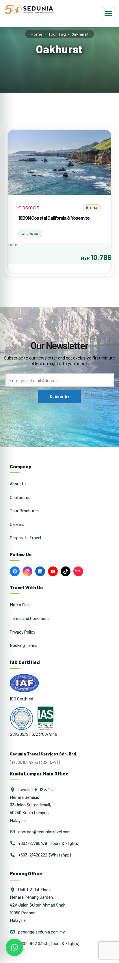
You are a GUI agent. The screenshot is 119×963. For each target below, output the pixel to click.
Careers (17, 524)
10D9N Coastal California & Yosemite (54, 218)
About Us (18, 483)
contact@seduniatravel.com (43, 831)
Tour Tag (57, 34)
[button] (14, 947)
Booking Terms (23, 645)
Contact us (20, 497)
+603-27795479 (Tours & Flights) (48, 843)
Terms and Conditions (30, 618)
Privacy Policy (22, 631)
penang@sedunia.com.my (41, 931)
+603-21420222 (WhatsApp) (44, 854)
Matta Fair (19, 604)
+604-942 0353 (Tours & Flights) (48, 943)
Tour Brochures (24, 510)
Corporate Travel (25, 537)
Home (36, 34)
